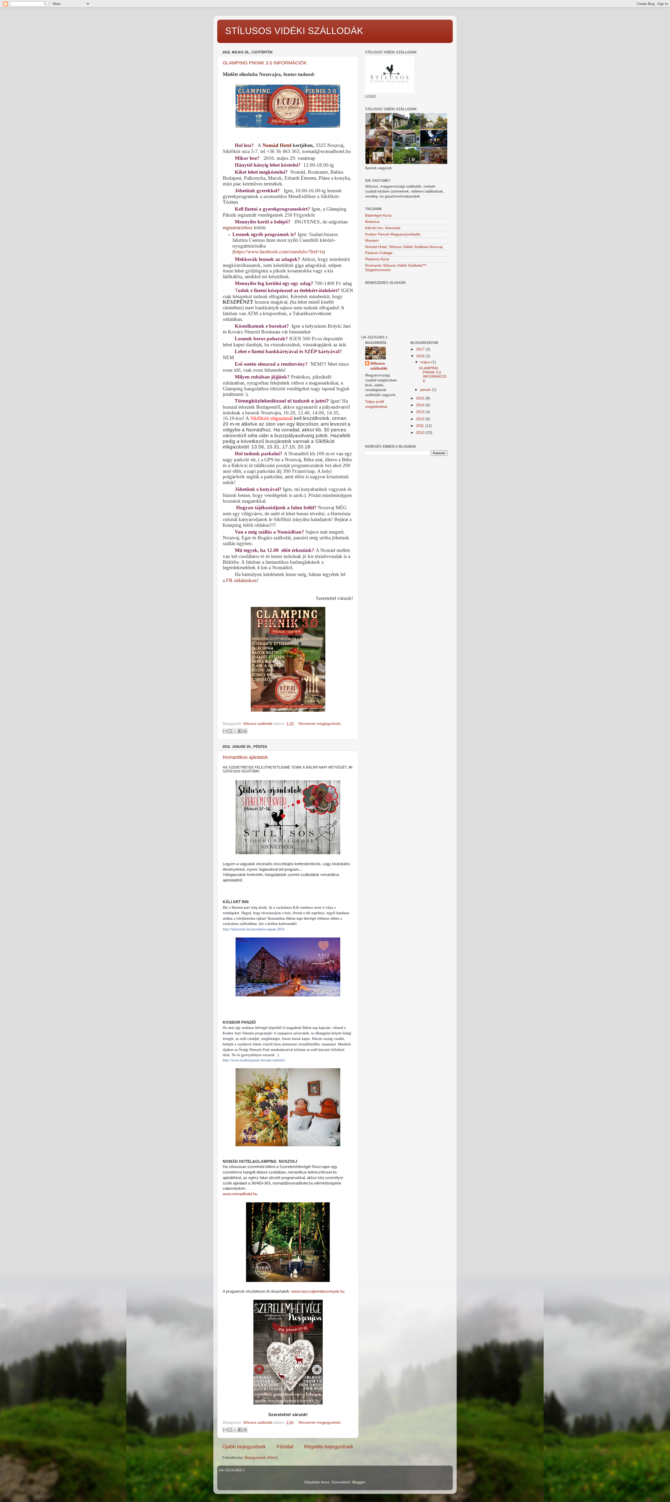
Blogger (358, 1482)
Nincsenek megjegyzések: (320, 724)
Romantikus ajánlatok (245, 757)
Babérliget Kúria (378, 215)
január (426, 390)
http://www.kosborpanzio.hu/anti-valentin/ (254, 1060)
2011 (420, 426)
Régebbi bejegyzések (328, 1446)
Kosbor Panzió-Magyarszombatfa (392, 234)
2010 (421, 433)
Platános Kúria (377, 259)
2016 (421, 356)
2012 (421, 419)
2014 (421, 405)
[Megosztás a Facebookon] (240, 731)
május (425, 362)
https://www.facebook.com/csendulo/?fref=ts (278, 251)
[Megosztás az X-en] (235, 731)
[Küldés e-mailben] (225, 731)
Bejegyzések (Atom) (261, 1458)
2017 (421, 349)
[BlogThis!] (230, 731)
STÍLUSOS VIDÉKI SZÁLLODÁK (294, 30)
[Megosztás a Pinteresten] (245, 731)
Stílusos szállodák (378, 365)
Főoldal (285, 1446)
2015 (421, 398)
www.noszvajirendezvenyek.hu (317, 1291)
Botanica (372, 222)
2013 (421, 412)
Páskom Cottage (379, 253)
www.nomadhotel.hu (240, 1194)
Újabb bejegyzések (244, 1446)
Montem (372, 241)
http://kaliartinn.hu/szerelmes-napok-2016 (253, 929)
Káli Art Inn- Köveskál (382, 228)
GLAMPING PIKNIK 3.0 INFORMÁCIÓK (265, 62)
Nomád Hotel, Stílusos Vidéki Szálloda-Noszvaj (404, 247)
